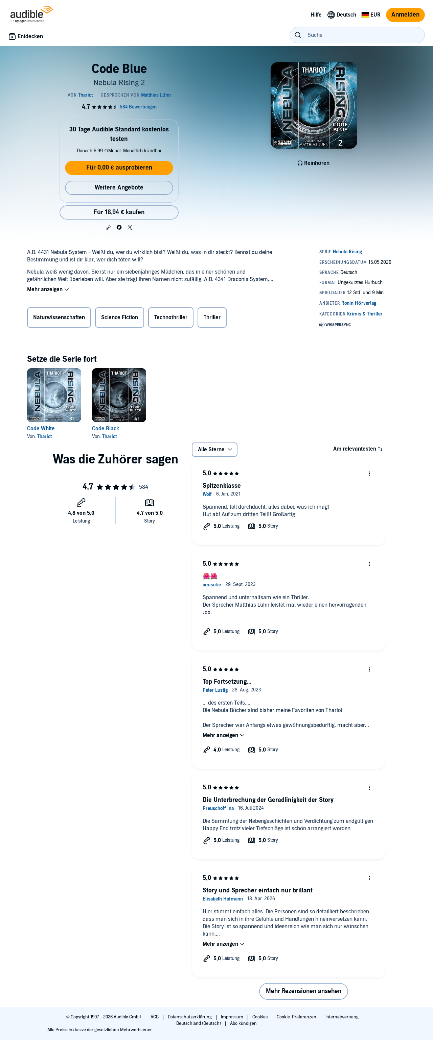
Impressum (232, 1017)
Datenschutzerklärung (190, 1017)
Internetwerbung (342, 1017)
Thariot (44, 436)
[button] (108, 227)
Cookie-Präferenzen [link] (296, 1017)
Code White (41, 428)
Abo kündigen (243, 1023)
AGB (155, 1017)
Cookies (260, 1017)
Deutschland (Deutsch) (199, 1023)
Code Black (105, 428)
